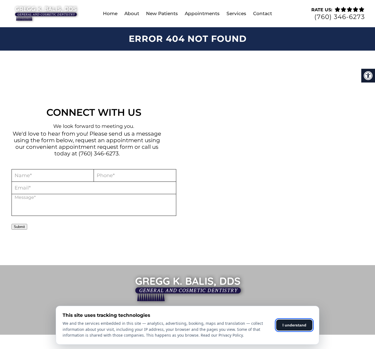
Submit (19, 227)
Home (110, 13)
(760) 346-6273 (339, 17)
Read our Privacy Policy (222, 335)
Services (236, 13)
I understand (294, 325)
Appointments (202, 13)
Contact (262, 13)
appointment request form (96, 147)
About (131, 13)
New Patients (162, 13)
